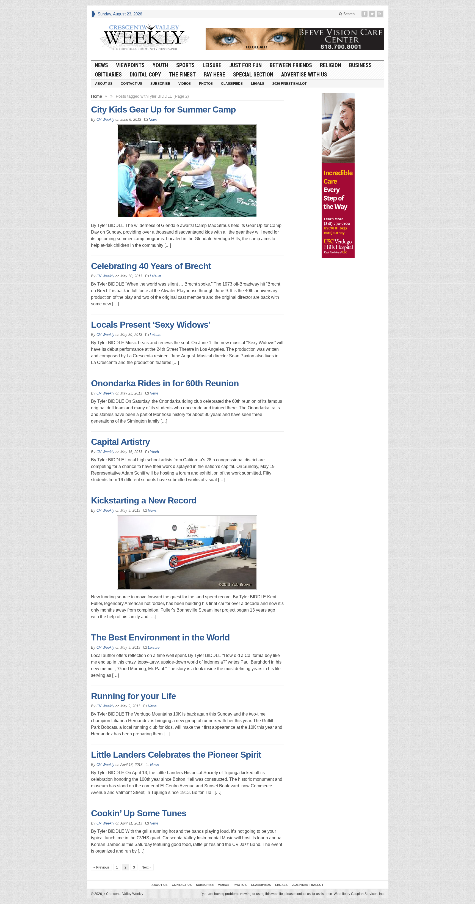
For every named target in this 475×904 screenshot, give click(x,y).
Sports (185, 65)
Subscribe (160, 84)
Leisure (212, 65)
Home (96, 96)
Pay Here (214, 74)
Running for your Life (133, 696)
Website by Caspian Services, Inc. (359, 894)
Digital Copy (145, 74)
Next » (146, 867)
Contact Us (131, 84)
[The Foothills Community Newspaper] (144, 37)
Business (360, 65)
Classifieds (232, 84)
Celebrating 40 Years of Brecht (151, 266)
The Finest (182, 74)
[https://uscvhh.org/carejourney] (338, 175)
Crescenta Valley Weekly (123, 894)
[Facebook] (365, 14)
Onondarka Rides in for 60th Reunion (165, 383)
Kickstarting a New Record (144, 500)
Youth (160, 65)
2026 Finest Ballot (289, 84)
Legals (257, 84)
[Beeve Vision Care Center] (295, 39)
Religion (330, 65)
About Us (103, 84)
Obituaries (108, 74)
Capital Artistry (120, 442)
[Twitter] (373, 14)
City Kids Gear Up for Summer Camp (163, 109)
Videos (184, 84)
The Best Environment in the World (160, 637)
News (101, 65)
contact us (303, 894)
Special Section (253, 74)
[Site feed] (380, 14)
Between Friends (291, 65)
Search (348, 14)
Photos (206, 84)
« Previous (101, 867)
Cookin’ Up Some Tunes (138, 813)
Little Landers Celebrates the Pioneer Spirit (176, 755)
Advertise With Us (304, 74)
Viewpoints (130, 65)
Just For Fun (245, 65)
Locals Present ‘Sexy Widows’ (151, 325)
